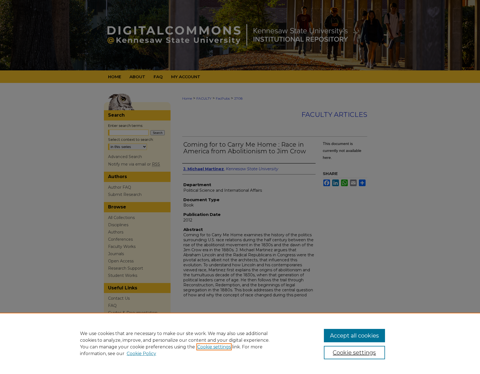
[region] (240, 343)
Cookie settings (214, 347)
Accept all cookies (354, 335)
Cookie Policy (141, 353)
